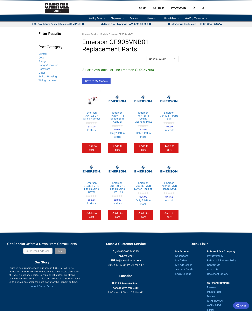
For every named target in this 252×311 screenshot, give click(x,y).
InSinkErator (214, 291)
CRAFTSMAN (215, 300)
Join (60, 251)
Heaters (151, 18)
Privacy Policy (215, 255)
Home (85, 34)
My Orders (181, 260)
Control (42, 53)
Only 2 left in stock (143, 194)
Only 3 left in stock (143, 125)
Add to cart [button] (93, 148)
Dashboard (181, 255)
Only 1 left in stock (117, 125)
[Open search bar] (203, 8)
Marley (211, 296)
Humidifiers (170, 18)
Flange (42, 61)
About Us (212, 269)
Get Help (158, 7)
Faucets (134, 18)
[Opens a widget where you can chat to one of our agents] (241, 306)
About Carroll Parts (42, 286)
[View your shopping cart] (194, 7)
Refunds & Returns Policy (222, 260)
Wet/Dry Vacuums (194, 18)
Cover (41, 57)
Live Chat (127, 255)
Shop (142, 7)
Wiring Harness (47, 80)
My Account (178, 7)
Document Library (217, 273)
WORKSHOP (214, 305)
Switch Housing (47, 76)
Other (41, 72)
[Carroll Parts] (57, 7)
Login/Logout (183, 273)
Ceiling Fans (95, 18)
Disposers (116, 18)
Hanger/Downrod (48, 65)
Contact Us (213, 264)
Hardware (44, 68)
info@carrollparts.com (183, 24)
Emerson (212, 287)
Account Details (184, 269)
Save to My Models (96, 81)
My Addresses (183, 264)
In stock (91, 122)
